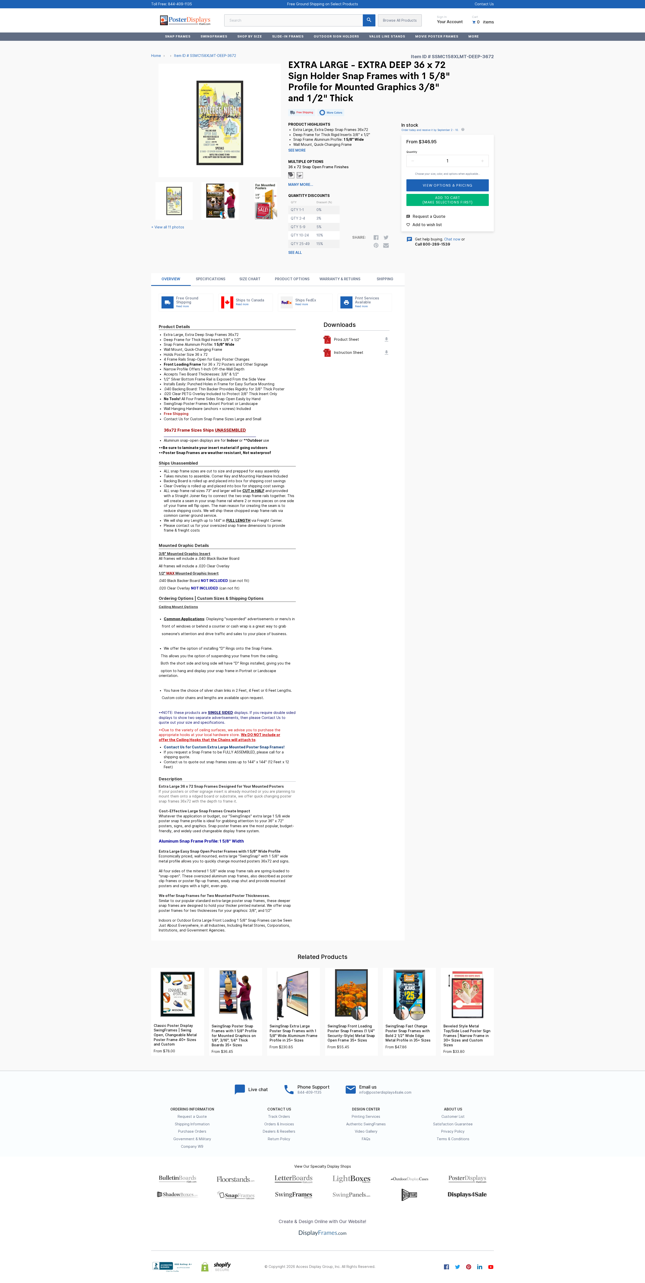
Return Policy (279, 1139)
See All (295, 253)
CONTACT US (279, 1109)
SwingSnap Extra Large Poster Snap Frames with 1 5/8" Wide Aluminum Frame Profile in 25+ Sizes (293, 1033)
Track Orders (279, 1117)
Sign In (442, 17)
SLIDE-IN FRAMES (288, 36)
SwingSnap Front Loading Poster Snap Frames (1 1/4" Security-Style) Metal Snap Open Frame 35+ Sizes (351, 1033)
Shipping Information (192, 1124)
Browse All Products (400, 20)
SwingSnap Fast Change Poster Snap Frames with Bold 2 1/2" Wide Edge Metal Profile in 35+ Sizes (408, 1033)
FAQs (366, 1139)
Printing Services (366, 1117)
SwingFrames (214, 36)
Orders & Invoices (279, 1124)
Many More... (300, 185)
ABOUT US (453, 1109)
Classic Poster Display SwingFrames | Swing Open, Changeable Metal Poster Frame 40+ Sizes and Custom (175, 1035)
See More (297, 150)
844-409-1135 (180, 4)
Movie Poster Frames (436, 36)
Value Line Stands (387, 36)
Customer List (453, 1117)
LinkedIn (480, 1267)
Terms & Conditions (453, 1139)
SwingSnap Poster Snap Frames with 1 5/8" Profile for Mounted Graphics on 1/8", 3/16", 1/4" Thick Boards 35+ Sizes (234, 1035)
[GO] (369, 20)
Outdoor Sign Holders (336, 36)
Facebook (446, 1267)
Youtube (491, 1267)
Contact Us (484, 4)
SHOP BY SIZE (249, 36)
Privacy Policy (453, 1131)
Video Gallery (366, 1131)
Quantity (411, 151)
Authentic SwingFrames (366, 1124)
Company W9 (192, 1147)
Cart (475, 17)
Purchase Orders (192, 1131)
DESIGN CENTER (366, 1109)
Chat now (452, 239)
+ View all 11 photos (167, 227)
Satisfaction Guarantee (453, 1124)
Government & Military (192, 1139)
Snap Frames (177, 36)
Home (156, 56)
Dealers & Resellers (279, 1131)
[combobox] (299, 20)
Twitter (458, 1267)
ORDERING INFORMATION (192, 1109)
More (473, 36)
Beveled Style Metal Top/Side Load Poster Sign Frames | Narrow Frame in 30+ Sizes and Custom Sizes (466, 1035)
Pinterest (469, 1267)
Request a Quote (192, 1117)
